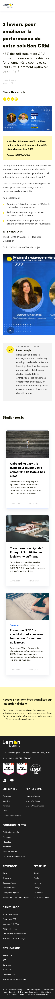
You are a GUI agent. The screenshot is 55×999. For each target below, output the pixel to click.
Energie (37, 888)
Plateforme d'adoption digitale (16, 897)
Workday (7, 970)
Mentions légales (33, 989)
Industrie (37, 883)
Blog (5, 873)
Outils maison (9, 975)
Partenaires (7, 806)
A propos (7, 796)
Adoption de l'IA (10, 929)
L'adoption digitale (11, 893)
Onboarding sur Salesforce (14, 934)
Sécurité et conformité (38, 995)
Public (36, 878)
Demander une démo (12, 815)
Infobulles (7, 842)
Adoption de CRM (10, 914)
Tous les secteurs (41, 897)
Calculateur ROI (9, 888)
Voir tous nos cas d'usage (14, 938)
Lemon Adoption (33, 796)
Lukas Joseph (9, 80)
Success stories (9, 883)
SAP (4, 960)
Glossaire (7, 878)
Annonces (7, 837)
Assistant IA (8, 847)
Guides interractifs (11, 832)
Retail (36, 873)
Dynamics (7, 965)
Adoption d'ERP (9, 919)
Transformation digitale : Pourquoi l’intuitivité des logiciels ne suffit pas (26, 552)
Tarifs (5, 811)
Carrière (6, 801)
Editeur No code (10, 851)
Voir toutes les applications (14, 979)
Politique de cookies (29, 992)
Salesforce (7, 955)
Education (38, 893)
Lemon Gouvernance (35, 806)
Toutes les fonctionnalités (14, 856)
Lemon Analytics (33, 801)
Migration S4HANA (11, 924)
